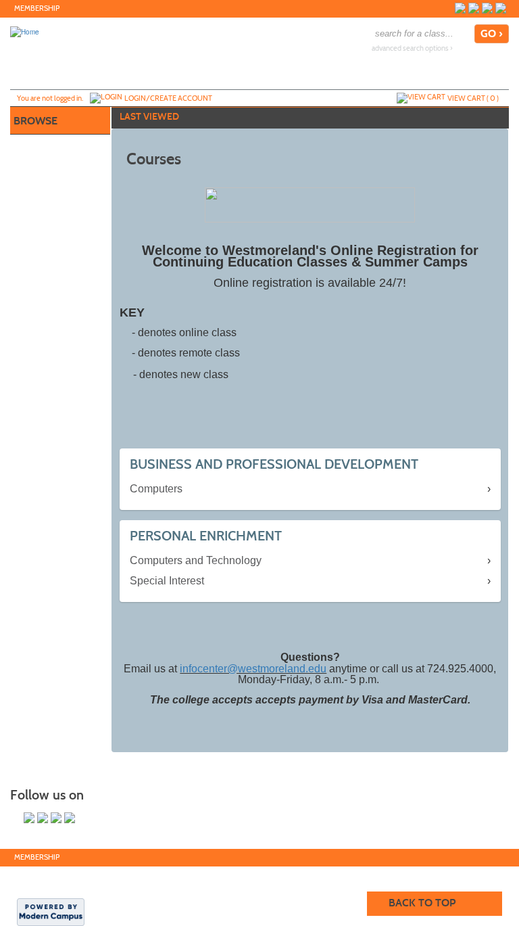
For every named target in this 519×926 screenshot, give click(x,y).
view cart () (473, 98)
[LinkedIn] (487, 8)
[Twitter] (473, 8)
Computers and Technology (196, 560)
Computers (156, 488)
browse (35, 120)
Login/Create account (168, 98)
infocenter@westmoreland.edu (253, 668)
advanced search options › (412, 48)
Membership (36, 8)
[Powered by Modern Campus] (50, 911)
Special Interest (167, 580)
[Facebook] (460, 8)
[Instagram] (500, 8)
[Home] (24, 31)
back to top (422, 902)
